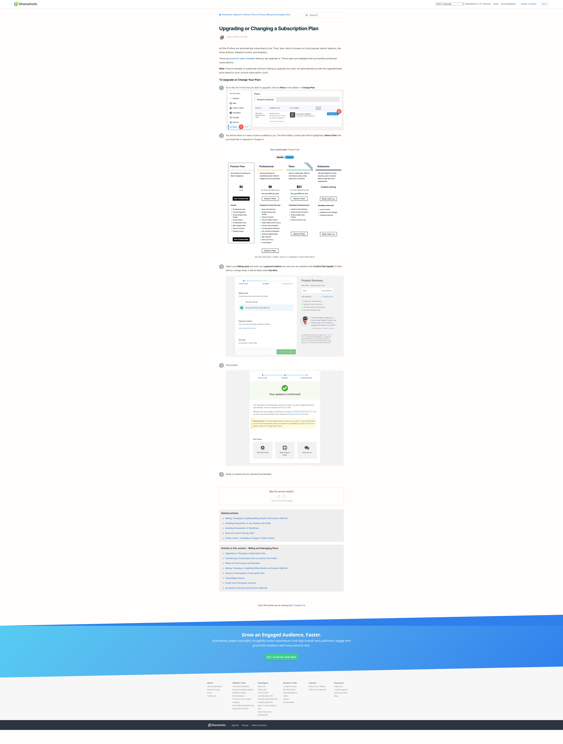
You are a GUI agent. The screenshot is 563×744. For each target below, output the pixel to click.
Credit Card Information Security (240, 583)
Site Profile (240, 87)
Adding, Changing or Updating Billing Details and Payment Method (256, 518)
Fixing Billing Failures (235, 578)
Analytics (236, 702)
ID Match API (263, 715)
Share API (262, 686)
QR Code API (263, 692)
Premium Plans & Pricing (254, 14)
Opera (286, 699)
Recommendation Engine (243, 689)
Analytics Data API (265, 702)
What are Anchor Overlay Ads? (239, 533)
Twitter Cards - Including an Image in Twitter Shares (249, 538)
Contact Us (299, 605)
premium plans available (242, 58)
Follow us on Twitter (317, 686)
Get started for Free (281, 657)
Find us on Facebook (317, 689)
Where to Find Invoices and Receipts (242, 563)
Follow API (262, 689)
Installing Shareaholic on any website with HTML (248, 523)
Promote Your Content (242, 699)
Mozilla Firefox (289, 689)
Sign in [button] (544, 4)
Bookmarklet (288, 702)
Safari (285, 696)
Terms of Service (259, 725)
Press (209, 692)
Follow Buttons (239, 696)
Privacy (245, 725)
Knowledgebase (508, 4)
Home (496, 4)
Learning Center (340, 692)
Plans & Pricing (213, 689)
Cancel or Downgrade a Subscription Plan (244, 573)
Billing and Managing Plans (278, 14)
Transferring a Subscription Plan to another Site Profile (251, 558)
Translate (486, 4)
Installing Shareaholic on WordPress (242, 528)
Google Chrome (290, 686)
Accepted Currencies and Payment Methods (246, 588)
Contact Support (341, 689)
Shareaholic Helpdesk (231, 14)
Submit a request (529, 4)
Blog (336, 696)
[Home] (26, 3)
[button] (279, 496)
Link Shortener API (265, 696)
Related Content (239, 692)
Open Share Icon (265, 712)
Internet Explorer (290, 692)
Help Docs (338, 686)
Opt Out (235, 725)
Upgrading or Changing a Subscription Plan (245, 553)
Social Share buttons (241, 686)
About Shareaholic (214, 686)
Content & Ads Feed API (268, 699)
